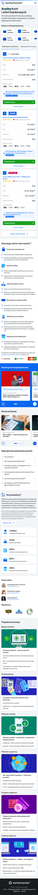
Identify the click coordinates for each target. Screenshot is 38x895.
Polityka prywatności (14, 889)
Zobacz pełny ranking (17, 234)
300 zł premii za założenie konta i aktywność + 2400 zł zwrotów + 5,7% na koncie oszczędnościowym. (19, 93)
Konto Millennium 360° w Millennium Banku (16, 178)
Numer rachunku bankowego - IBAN (13, 868)
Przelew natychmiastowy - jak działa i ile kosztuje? (17, 864)
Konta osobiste (10, 31)
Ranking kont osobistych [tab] (10, 46)
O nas (5, 889)
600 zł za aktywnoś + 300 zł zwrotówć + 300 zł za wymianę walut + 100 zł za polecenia (18, 153)
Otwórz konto (9, 102)
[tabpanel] (19, 143)
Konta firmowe (10, 39)
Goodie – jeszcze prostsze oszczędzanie (14, 827)
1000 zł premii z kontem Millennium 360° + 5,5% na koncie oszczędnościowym (19, 214)
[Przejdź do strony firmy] (8, 611)
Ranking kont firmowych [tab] (29, 46)
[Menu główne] (35, 3)
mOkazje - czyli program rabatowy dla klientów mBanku (19, 830)
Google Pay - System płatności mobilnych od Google (18, 743)
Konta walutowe (25, 39)
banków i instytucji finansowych (10, 354)
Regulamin (16, 891)
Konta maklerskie (26, 31)
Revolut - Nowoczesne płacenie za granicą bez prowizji (18, 784)
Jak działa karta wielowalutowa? (12, 780)
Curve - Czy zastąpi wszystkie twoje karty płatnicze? (18, 787)
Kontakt (23, 891)
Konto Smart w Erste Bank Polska (15, 117)
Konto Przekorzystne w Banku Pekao (16, 58)
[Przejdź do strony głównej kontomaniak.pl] (11, 2)
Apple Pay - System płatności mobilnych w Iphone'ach (18, 746)
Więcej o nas (7, 523)
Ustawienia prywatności (29, 889)
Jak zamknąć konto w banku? (11, 703)
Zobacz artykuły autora (13, 586)
